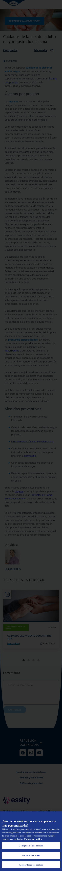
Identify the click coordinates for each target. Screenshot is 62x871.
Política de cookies (33, 839)
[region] (31, 841)
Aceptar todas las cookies (31, 865)
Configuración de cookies (31, 845)
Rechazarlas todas (31, 855)
